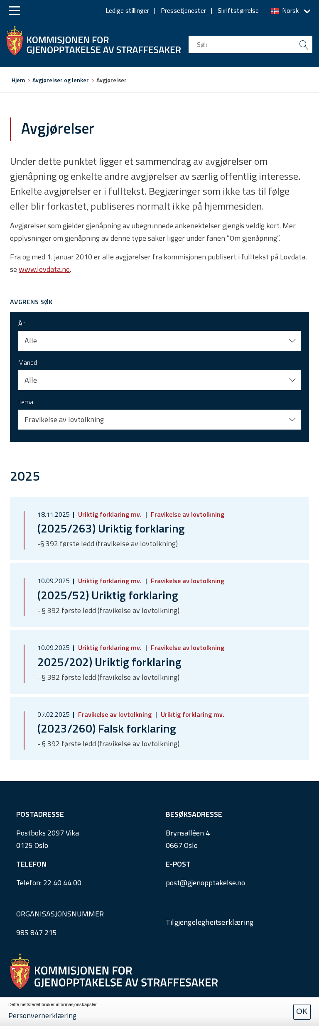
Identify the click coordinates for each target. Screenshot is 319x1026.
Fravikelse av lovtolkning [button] (64, 419)
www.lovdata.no (44, 269)
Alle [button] (31, 340)
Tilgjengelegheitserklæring (209, 922)
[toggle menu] (14, 10)
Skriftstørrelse (238, 10)
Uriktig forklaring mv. (109, 514)
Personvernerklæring (42, 1015)
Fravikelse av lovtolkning (186, 514)
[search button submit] (303, 44)
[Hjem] (93, 39)
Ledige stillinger (127, 10)
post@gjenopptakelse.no (205, 882)
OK (302, 1011)
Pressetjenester (183, 10)
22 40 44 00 (62, 882)
